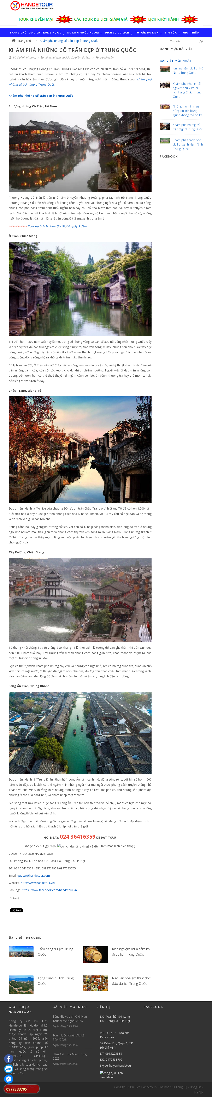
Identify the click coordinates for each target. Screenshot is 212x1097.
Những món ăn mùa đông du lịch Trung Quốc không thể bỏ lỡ (187, 110)
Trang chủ (24, 41)
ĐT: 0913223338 (111, 1053)
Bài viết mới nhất (176, 60)
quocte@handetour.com (33, 875)
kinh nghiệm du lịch (57, 57)
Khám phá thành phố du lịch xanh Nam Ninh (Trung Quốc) (188, 144)
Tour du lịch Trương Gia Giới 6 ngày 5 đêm (57, 226)
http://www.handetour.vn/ (38, 883)
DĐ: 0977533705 (111, 1059)
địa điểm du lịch (80, 57)
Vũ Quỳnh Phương (24, 57)
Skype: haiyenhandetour (116, 1065)
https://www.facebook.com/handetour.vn (49, 890)
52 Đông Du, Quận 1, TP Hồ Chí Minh (116, 1045)
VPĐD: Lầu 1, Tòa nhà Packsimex (115, 1035)
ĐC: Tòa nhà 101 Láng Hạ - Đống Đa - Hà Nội (115, 1019)
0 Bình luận (106, 57)
